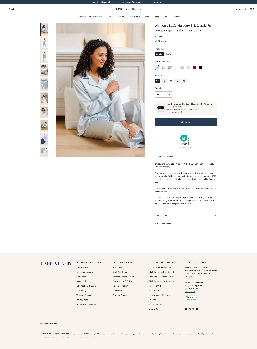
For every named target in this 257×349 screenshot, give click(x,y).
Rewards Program (121, 286)
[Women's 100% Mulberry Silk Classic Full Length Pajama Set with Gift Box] (44, 153)
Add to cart (185, 122)
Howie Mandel (155, 304)
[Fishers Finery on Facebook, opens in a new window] (186, 309)
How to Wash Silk (156, 290)
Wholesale (117, 290)
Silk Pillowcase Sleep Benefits (162, 272)
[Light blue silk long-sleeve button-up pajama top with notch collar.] (44, 71)
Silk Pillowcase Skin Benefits (161, 276)
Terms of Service (83, 295)
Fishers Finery (51, 323)
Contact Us (190, 291)
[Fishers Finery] (128, 9)
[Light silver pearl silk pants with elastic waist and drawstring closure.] (44, 85)
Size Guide (117, 267)
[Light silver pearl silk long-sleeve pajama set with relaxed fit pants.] (44, 57)
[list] (100, 90)
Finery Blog (81, 290)
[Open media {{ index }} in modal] (100, 90)
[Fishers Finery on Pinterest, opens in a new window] (193, 309)
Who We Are (82, 267)
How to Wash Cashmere (160, 295)
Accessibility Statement (87, 304)
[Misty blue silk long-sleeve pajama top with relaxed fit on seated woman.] (44, 98)
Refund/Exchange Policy (123, 276)
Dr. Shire (152, 299)
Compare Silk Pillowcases (160, 267)
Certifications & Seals (86, 286)
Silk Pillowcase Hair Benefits (161, 281)
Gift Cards (81, 276)
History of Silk (155, 286)
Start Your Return (120, 272)
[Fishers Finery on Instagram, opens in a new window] (190, 309)
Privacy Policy (82, 299)
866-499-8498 (191, 289)
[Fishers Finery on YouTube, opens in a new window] (197, 309)
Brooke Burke (154, 309)
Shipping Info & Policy (122, 281)
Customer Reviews (84, 272)
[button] (82, 17)
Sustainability (82, 281)
